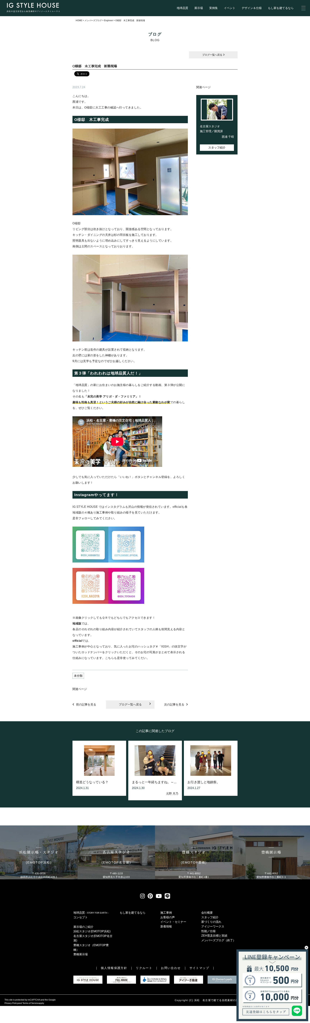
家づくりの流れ (211, 921)
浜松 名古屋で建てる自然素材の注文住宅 (220, 1000)
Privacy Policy (11, 1003)
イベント (229, 8)
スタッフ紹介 (217, 147)
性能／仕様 (208, 931)
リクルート (144, 967)
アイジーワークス (212, 926)
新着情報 (166, 926)
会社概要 (207, 912)
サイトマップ (199, 967)
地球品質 (182, 8)
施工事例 (166, 912)
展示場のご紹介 (83, 926)
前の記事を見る (86, 704)
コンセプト (80, 917)
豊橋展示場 (80, 954)
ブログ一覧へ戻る (212, 54)
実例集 (213, 8)
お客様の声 (167, 917)
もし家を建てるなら (281, 8)
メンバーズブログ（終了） (218, 940)
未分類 (78, 675)
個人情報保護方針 (114, 967)
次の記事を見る (174, 704)
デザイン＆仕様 (252, 8)
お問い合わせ (171, 967)
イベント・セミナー (173, 921)
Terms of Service (30, 1003)
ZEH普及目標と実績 (214, 935)
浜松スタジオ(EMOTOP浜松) (92, 931)
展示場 (198, 8)
